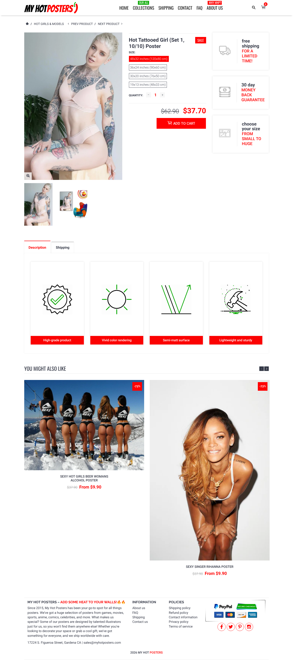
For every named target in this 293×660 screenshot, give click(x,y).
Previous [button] (261, 368)
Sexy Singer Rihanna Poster (209, 567)
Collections (143, 5)
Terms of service (181, 626)
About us (138, 608)
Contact (185, 8)
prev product (83, 24)
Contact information (183, 617)
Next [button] (266, 368)
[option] (38, 204)
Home (123, 8)
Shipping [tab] (62, 247)
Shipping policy (179, 608)
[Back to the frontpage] (27, 24)
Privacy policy (178, 622)
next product (109, 24)
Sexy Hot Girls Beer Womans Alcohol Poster (84, 478)
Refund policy (178, 613)
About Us (215, 5)
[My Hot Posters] (51, 7)
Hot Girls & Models (49, 24)
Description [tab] (37, 247)
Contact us (140, 622)
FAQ (199, 8)
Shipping (166, 8)
